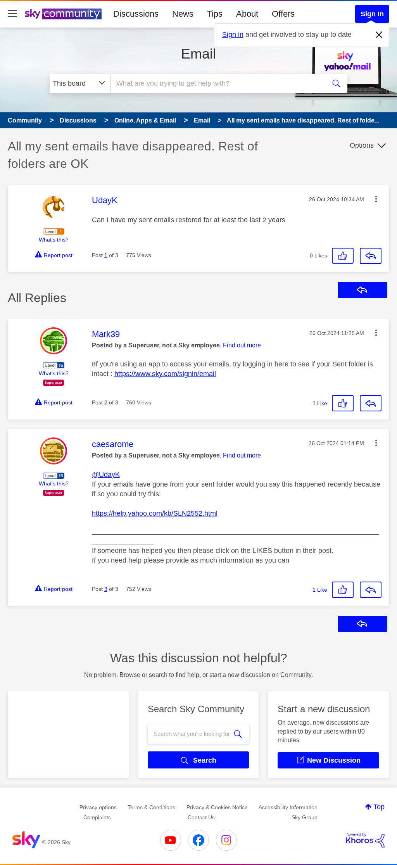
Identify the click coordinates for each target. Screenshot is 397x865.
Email (198, 54)
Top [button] (379, 807)
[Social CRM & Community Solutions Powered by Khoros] (365, 840)
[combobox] (217, 83)
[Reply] (370, 256)
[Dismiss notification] (379, 35)
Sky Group (305, 817)
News (182, 14)
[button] (376, 198)
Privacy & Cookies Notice (217, 807)
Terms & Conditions (151, 807)
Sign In (372, 14)
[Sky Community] (63, 14)
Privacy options (98, 807)
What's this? (54, 240)
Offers (283, 14)
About (247, 14)
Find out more (242, 345)
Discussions (136, 14)
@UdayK (106, 474)
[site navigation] (12, 14)
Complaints (97, 817)
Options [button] (362, 145)
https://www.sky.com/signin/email (165, 374)
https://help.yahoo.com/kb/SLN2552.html (154, 513)
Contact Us (201, 817)
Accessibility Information (288, 807)
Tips (215, 14)
